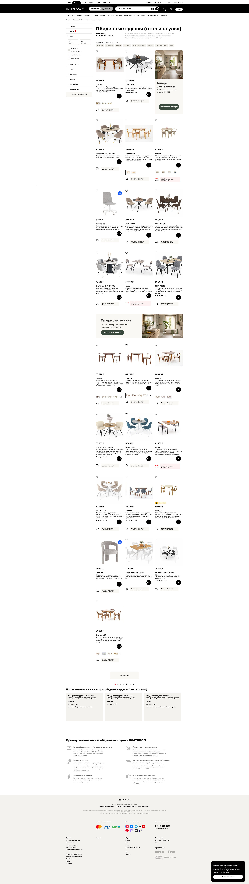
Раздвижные (109, 45)
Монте (158, 154)
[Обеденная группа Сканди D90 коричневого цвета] (98, 103)
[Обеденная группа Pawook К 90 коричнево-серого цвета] (145, 395)
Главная (68, 2)
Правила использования (106, 806)
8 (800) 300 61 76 (177, 2)
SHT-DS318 (160, 286)
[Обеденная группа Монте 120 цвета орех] (157, 397)
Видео (127, 843)
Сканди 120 (130, 154)
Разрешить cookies (228, 877)
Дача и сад (110, 15)
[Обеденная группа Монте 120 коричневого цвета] (163, 397)
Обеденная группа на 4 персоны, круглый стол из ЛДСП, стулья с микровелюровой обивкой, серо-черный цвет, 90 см (109, 290)
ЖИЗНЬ (127, 854)
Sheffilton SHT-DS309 (105, 154)
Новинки (69, 863)
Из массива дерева (162, 45)
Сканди (99, 85)
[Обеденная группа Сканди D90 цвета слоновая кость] (104, 103)
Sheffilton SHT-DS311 (134, 573)
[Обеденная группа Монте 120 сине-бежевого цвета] (175, 172)
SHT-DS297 (130, 85)
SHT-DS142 (101, 511)
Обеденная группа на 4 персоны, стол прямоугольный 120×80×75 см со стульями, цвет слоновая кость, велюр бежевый (168, 158)
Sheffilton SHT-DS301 (105, 286)
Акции (68, 861)
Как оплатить (70, 843)
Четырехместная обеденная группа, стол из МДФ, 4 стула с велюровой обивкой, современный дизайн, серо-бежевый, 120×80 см (169, 290)
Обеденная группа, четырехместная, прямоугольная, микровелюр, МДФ (108, 156)
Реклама (158, 843)
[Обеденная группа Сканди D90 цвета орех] (98, 397)
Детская (136, 15)
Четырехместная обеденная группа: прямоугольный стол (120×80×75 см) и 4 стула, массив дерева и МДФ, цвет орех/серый (139, 515)
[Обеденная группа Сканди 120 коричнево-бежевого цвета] (109, 653)
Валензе (99, 573)
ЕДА (126, 852)
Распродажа (71, 15)
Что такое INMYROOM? (162, 840)
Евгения (110, 701)
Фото (98, 2)
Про (104, 2)
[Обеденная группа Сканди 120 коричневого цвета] (127, 172)
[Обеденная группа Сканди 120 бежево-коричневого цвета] (133, 172)
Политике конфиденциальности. (226, 870)
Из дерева (127, 45)
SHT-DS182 (130, 224)
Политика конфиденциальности (126, 806)
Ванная (102, 15)
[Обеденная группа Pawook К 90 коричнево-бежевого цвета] (127, 395)
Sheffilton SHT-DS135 (164, 573)
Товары (76, 3)
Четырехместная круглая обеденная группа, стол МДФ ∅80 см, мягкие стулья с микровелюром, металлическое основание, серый (109, 515)
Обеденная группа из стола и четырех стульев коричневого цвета (162, 697)
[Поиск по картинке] (152, 8)
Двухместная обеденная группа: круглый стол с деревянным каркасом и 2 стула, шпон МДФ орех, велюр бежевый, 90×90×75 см (109, 89)
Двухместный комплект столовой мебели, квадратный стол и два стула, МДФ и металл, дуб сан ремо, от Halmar (138, 289)
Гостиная (95, 15)
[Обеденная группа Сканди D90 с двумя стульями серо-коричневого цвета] (104, 397)
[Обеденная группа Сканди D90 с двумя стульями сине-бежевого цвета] (115, 397)
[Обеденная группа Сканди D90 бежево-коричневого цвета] (109, 103)
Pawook (128, 378)
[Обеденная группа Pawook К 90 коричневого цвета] (133, 395)
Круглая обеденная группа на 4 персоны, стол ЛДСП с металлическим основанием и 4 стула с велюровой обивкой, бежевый (138, 452)
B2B (110, 2)
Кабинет (119, 15)
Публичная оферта (144, 806)
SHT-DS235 (130, 447)
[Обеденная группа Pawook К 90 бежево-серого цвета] (139, 395)
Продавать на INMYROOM (74, 854)
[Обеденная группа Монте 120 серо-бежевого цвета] (169, 172)
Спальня (87, 15)
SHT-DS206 (160, 224)
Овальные (150, 45)
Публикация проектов (132, 847)
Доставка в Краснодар (73, 840)
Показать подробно (161, 828)
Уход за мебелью (71, 847)
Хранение (163, 15)
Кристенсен (101, 224)
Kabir (127, 286)
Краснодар (157, 2)
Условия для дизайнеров (74, 856)
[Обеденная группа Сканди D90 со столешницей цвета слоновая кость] (109, 397)
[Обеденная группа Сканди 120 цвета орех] (98, 653)
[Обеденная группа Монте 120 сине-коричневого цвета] (169, 397)
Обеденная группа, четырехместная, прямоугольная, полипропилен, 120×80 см (138, 576)
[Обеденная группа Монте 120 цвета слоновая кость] (157, 172)
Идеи (127, 838)
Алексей (71, 701)
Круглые (118, 45)
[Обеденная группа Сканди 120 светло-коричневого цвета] (115, 653)
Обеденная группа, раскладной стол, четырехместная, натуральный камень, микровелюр (138, 88)
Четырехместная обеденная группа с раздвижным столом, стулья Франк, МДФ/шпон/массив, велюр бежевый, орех (167, 383)
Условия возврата (71, 845)
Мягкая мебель (152, 15)
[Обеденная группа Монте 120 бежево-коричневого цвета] (163, 172)
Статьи (127, 840)
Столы (171, 45)
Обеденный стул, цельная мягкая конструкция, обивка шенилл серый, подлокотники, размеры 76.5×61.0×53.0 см (109, 577)
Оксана (148, 701)
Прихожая (128, 15)
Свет (143, 15)
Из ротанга (100, 45)
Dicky (157, 447)
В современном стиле (139, 45)
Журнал (91, 2)
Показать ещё (124, 675)
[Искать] (157, 8)
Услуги (84, 2)
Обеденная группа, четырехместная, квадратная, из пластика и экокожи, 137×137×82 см (167, 576)
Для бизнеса (70, 859)
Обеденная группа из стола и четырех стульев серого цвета (82, 697)
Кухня (79, 15)
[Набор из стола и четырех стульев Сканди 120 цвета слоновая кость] (104, 653)
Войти (179, 9)
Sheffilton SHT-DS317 (105, 447)
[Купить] (119, 96)
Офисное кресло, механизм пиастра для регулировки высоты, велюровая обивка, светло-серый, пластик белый (109, 227)
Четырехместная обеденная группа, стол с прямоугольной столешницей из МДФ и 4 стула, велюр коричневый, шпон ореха (110, 639)
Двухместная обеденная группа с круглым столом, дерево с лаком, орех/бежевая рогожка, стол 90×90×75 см (138, 382)
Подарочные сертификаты (74, 849)
